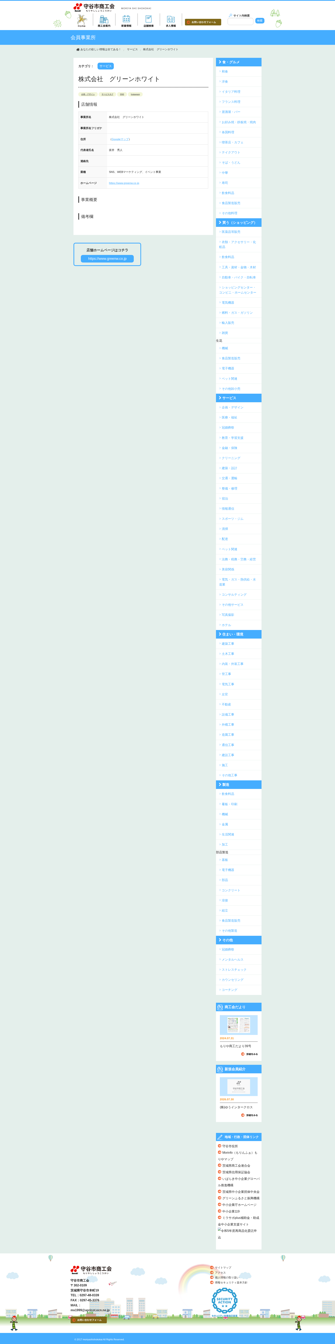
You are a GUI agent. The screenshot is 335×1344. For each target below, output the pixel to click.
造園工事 (228, 734)
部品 (225, 880)
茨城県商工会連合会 (236, 1165)
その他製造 (229, 930)
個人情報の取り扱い (227, 1277)
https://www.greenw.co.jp (124, 183)
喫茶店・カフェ (232, 142)
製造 (225, 785)
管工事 (226, 674)
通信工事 (228, 745)
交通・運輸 (229, 478)
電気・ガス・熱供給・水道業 (237, 582)
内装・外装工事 (232, 664)
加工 (225, 844)
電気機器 (228, 302)
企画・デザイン (88, 94)
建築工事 (228, 643)
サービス (132, 49)
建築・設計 (229, 468)
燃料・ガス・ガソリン (237, 312)
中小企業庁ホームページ (239, 1204)
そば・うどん (231, 162)
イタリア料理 (231, 91)
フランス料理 (231, 101)
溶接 (225, 900)
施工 (225, 765)
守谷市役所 (230, 1146)
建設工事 (228, 755)
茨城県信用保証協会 (236, 1172)
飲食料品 (228, 193)
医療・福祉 (229, 417)
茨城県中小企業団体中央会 (241, 1191)
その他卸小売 (231, 388)
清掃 (225, 528)
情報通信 (228, 508)
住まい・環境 (232, 634)
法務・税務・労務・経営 (239, 559)
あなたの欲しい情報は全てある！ (100, 49)
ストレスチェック (234, 969)
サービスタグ (107, 94)
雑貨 (225, 332)
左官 (225, 694)
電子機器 (228, 368)
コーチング (229, 989)
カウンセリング (232, 979)
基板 (225, 859)
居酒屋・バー (231, 112)
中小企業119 (231, 1211)
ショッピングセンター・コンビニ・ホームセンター (237, 290)
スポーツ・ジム (232, 518)
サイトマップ (223, 1267)
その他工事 (229, 775)
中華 (225, 172)
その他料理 (229, 213)
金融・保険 (229, 448)
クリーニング (231, 458)
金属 (225, 824)
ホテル (226, 625)
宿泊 (225, 498)
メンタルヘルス (232, 959)
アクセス (220, 1272)
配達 (225, 539)
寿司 (225, 183)
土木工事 (228, 653)
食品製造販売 (231, 203)
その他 (227, 940)
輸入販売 (228, 322)
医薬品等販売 (231, 231)
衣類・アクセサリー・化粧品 (237, 244)
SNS (122, 94)
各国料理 (228, 132)
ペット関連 (229, 378)
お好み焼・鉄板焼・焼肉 (239, 122)
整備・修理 (229, 488)
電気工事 (228, 684)
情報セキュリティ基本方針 (231, 1282)
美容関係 (228, 569)
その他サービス (232, 604)
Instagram (135, 94)
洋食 (225, 81)
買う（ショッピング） (239, 222)
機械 (225, 348)
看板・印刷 (229, 804)
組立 (225, 910)
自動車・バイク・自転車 (239, 277)
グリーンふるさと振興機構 (241, 1198)
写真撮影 (228, 614)
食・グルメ (231, 62)
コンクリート (231, 890)
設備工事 (228, 714)
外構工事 (228, 724)
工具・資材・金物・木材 (239, 267)
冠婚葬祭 (228, 427)
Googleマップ (120, 139)
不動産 (226, 704)
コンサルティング (234, 594)
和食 (225, 71)
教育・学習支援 (232, 437)
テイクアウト (231, 152)
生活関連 (228, 834)
